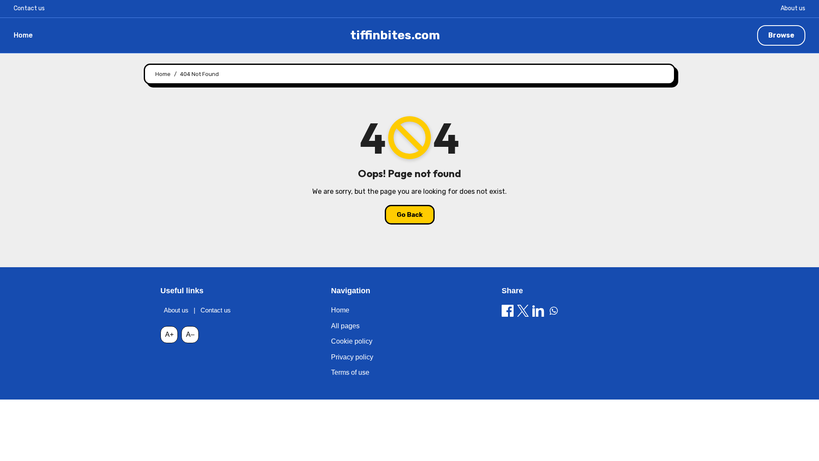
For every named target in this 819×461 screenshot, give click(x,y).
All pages (345, 326)
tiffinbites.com (395, 35)
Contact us (29, 8)
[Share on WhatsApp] (554, 310)
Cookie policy (351, 341)
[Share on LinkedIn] (538, 310)
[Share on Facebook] (508, 310)
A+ (169, 334)
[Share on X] (523, 310)
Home (23, 35)
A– (190, 334)
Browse (781, 35)
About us (793, 8)
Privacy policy (352, 357)
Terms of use (350, 372)
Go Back (410, 215)
